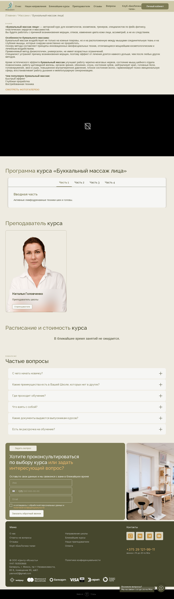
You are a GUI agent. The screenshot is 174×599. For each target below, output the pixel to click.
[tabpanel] (87, 197)
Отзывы (14, 541)
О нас (13, 533)
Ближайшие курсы (75, 537)
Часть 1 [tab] (64, 182)
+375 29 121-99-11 (140, 549)
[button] (22, 89)
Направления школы (76, 533)
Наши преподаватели (77, 541)
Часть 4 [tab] (110, 182)
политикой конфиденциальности (29, 507)
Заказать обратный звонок (26, 513)
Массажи (23, 15)
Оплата (69, 545)
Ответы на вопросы (20, 537)
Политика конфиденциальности (82, 560)
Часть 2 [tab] (79, 182)
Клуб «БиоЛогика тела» (22, 545)
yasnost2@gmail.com (20, 573)
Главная (10, 15)
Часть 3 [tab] (95, 182)
